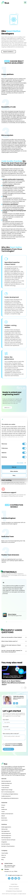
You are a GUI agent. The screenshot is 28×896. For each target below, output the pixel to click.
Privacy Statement (14, 886)
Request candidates (8, 51)
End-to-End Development (7, 792)
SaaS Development (6, 835)
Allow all (14, 467)
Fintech (3, 805)
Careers (3, 857)
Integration (4, 842)
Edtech (3, 816)
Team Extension (5, 785)
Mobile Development (6, 783)
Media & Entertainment (7, 813)
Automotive (4, 820)
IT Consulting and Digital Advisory (9, 794)
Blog (2, 859)
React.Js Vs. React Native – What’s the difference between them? (13, 682)
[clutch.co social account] (15, 878)
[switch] (24, 448)
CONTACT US (6, 407)
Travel (3, 811)
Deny (14, 475)
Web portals (4, 829)
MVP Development (6, 837)
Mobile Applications (6, 827)
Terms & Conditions (17, 745)
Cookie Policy (14, 884)
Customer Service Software (8, 840)
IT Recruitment (5, 787)
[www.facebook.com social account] (9, 878)
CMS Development (6, 833)
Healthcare (4, 809)
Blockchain (4, 818)
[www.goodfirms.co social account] (19, 878)
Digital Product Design (6, 789)
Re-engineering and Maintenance (9, 798)
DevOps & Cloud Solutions (8, 846)
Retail (2, 807)
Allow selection (14, 471)
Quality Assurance (6, 796)
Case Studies (4, 853)
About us (3, 855)
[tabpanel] (14, 599)
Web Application (5, 831)
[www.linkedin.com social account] (12, 878)
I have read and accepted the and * (14, 744)
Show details (20, 462)
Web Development (6, 781)
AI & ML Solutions (5, 844)
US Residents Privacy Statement (14, 891)
